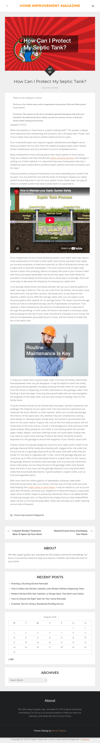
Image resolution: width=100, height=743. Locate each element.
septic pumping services (62, 158)
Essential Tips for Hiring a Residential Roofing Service (37, 604)
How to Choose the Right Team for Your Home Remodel (38, 599)
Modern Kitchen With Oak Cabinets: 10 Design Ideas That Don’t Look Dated (47, 594)
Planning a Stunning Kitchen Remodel (29, 583)
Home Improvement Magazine (50, 6)
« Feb (11, 659)
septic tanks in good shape (42, 487)
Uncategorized (50, 88)
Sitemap (85, 739)
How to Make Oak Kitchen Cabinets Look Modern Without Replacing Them (47, 588)
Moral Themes (59, 730)
